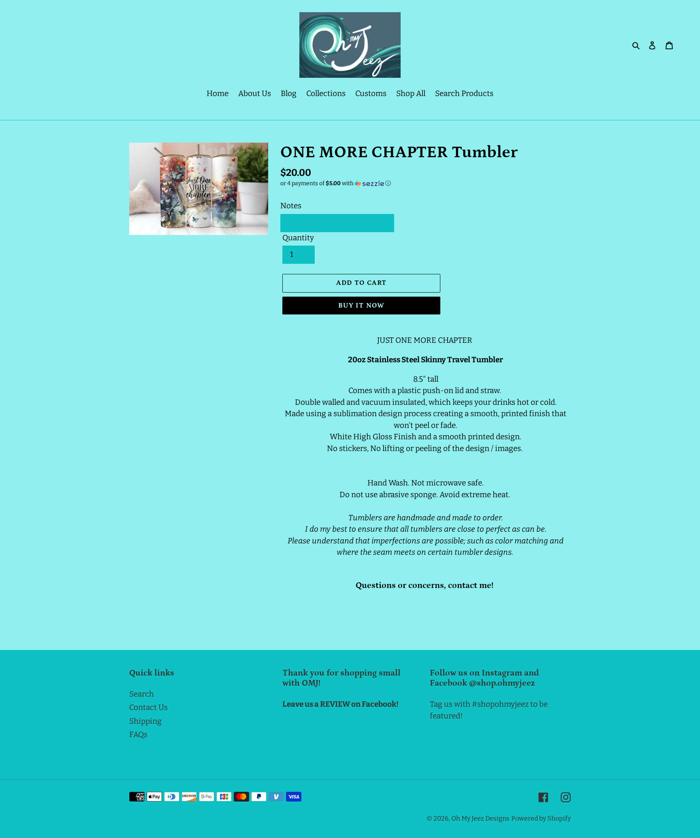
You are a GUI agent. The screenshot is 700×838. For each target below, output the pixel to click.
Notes (290, 205)
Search (141, 694)
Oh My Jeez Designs (480, 818)
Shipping (145, 721)
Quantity (298, 237)
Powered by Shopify (541, 818)
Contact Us (148, 707)
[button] (335, 183)
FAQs (138, 734)
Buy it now (361, 305)
